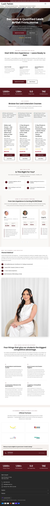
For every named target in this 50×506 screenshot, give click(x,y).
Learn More (9, 158)
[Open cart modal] (45, 3)
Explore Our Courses (19, 32)
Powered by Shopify (21, 500)
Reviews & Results (22, 7)
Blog (33, 7)
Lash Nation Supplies (13, 500)
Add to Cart (9, 155)
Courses (2, 6)
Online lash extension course (11, 6)
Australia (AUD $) (7, 497)
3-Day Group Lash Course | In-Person (27, 6)
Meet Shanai (32, 32)
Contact (29, 7)
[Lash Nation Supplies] (7, 3)
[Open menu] (48, 3)
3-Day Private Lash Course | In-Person (8, 7)
